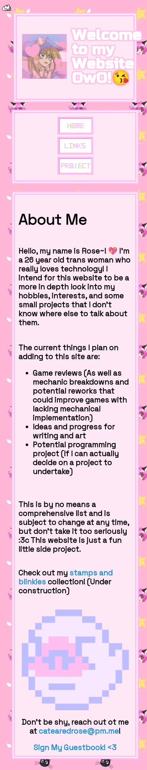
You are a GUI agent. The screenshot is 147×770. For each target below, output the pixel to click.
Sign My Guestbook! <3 (75, 747)
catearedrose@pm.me (79, 731)
